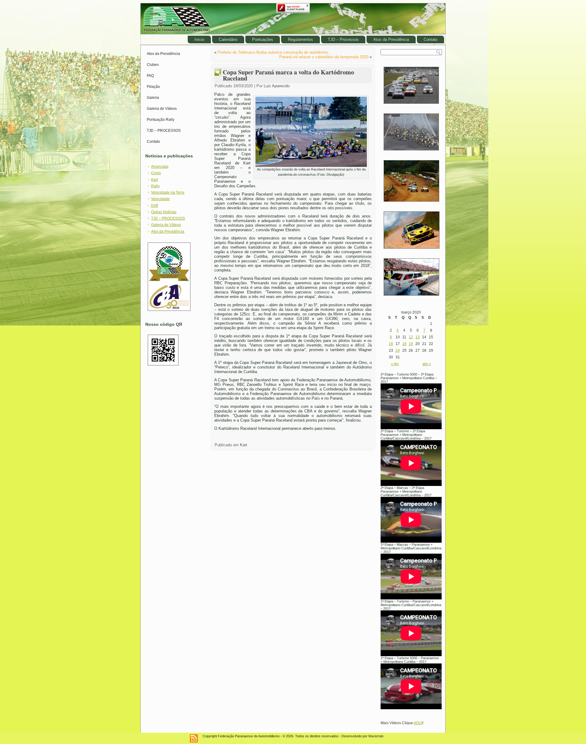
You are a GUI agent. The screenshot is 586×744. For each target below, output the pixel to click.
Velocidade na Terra (167, 192)
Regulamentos (300, 39)
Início (199, 39)
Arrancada (159, 166)
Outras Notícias (163, 212)
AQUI (418, 723)
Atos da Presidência (391, 39)
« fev (395, 364)
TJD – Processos (343, 39)
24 (398, 350)
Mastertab (375, 736)
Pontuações (262, 39)
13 (417, 337)
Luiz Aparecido (277, 86)
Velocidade (160, 199)
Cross (156, 173)
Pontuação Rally (160, 119)
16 (391, 344)
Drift (154, 205)
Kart (154, 180)
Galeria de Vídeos (162, 108)
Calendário (228, 39)
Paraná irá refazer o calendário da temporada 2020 (323, 57)
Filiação (153, 86)
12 (411, 337)
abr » (426, 364)
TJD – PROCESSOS (164, 130)
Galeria (153, 97)
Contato (430, 39)
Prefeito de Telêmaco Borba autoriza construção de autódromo (273, 52)
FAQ (150, 76)
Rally (155, 186)
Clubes (153, 65)
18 (404, 344)
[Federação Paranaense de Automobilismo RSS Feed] (194, 738)
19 (411, 344)
